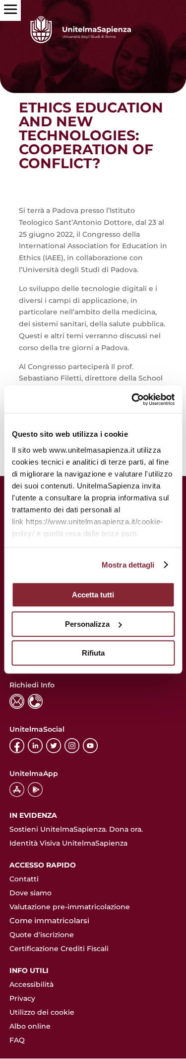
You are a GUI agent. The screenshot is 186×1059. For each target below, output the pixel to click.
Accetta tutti (93, 594)
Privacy (22, 998)
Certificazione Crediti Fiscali (59, 948)
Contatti (24, 878)
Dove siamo (30, 892)
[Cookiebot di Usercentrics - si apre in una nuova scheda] (132, 399)
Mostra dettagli (128, 565)
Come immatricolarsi (49, 920)
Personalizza (87, 624)
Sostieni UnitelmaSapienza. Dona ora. (76, 829)
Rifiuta (93, 653)
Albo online (30, 1026)
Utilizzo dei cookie (41, 1012)
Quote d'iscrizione (41, 934)
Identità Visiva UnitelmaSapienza (68, 843)
